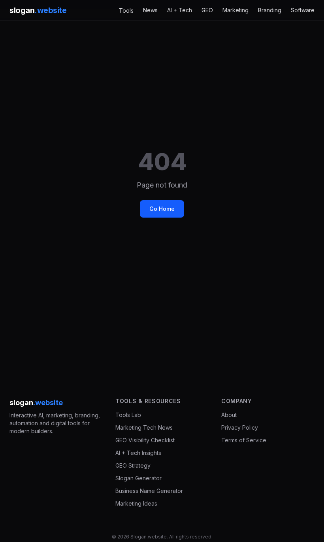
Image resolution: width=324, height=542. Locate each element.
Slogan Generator (138, 478)
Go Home (162, 208)
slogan (37, 10)
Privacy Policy (239, 427)
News (150, 10)
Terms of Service (243, 440)
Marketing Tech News (144, 427)
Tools (126, 10)
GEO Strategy (133, 465)
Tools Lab (128, 414)
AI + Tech (179, 10)
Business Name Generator (149, 490)
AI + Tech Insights (138, 452)
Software (303, 10)
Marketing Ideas (136, 503)
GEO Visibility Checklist (145, 440)
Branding (269, 10)
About (229, 414)
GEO (207, 10)
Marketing (235, 10)
